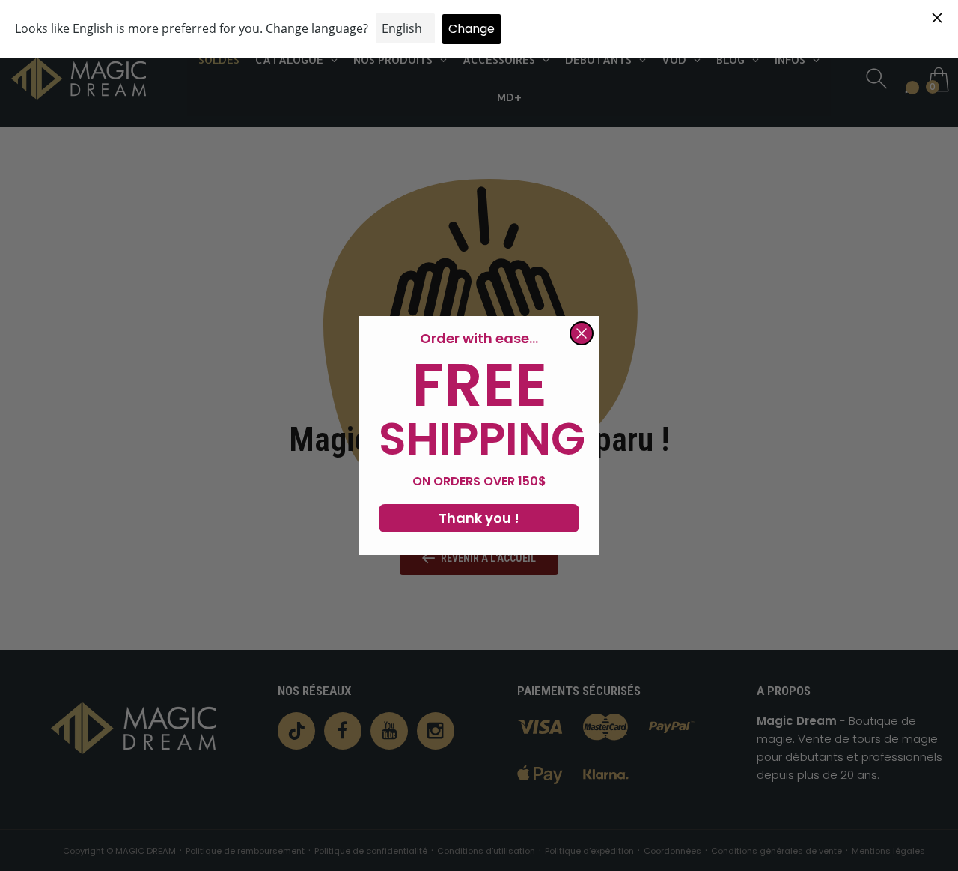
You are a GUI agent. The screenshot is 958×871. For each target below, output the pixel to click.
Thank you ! (479, 518)
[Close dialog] (581, 333)
